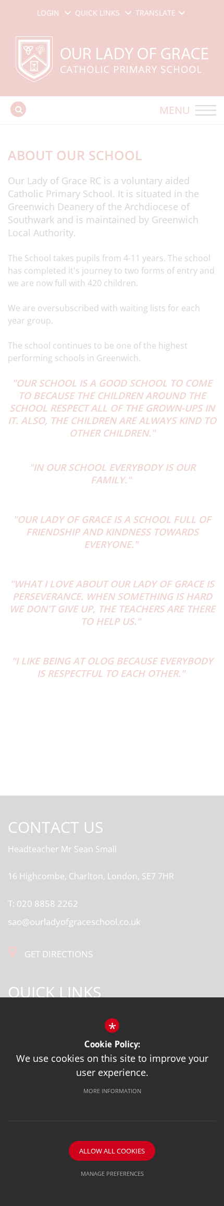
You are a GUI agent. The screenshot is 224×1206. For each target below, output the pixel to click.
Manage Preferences (112, 1173)
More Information (112, 1091)
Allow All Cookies (112, 1151)
